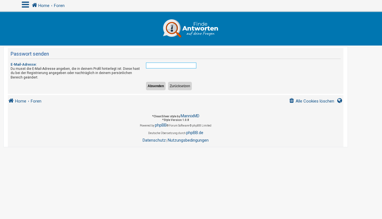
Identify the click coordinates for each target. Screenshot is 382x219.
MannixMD (190, 115)
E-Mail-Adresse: (24, 64)
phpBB (161, 125)
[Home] (191, 28)
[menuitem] (311, 101)
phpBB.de (194, 132)
